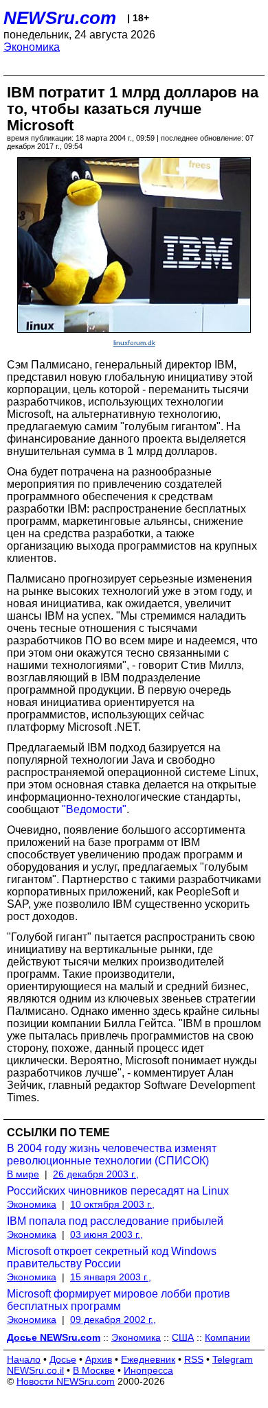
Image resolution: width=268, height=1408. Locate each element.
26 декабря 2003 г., (96, 1174)
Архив (98, 1359)
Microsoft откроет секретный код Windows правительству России (111, 1257)
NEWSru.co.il (35, 1370)
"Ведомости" (94, 809)
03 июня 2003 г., (106, 1234)
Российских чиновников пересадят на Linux (118, 1191)
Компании (227, 1337)
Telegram (232, 1359)
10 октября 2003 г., (112, 1204)
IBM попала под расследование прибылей (115, 1221)
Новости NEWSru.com (65, 1381)
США (183, 1337)
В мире (23, 1174)
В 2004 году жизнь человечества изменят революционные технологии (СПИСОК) (111, 1154)
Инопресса (148, 1370)
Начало (24, 1359)
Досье (62, 1359)
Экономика (31, 47)
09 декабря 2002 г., (113, 1319)
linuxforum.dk (134, 343)
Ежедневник (148, 1359)
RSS (193, 1359)
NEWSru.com (59, 18)
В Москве (94, 1370)
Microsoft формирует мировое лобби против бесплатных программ (118, 1300)
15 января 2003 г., (110, 1276)
